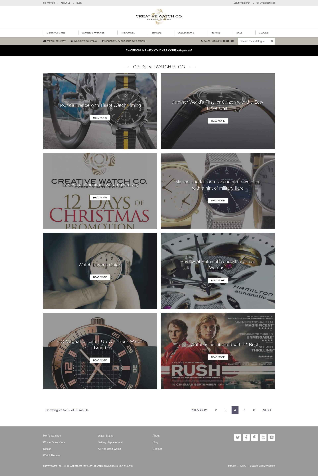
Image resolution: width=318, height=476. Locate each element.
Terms (243, 466)
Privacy (232, 466)
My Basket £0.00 (267, 3)
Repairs (215, 32)
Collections (186, 32)
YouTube (263, 437)
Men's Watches (56, 32)
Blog (79, 3)
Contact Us (49, 3)
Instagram (271, 437)
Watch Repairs (51, 455)
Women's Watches (93, 32)
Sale (239, 32)
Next (267, 410)
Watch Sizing (105, 435)
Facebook (246, 437)
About (156, 435)
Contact (157, 448)
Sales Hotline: (219, 41)
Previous (199, 410)
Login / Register (242, 3)
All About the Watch (109, 448)
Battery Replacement (110, 442)
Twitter (237, 437)
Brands (156, 32)
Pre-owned (128, 32)
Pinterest (254, 437)
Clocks (263, 32)
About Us (65, 3)
